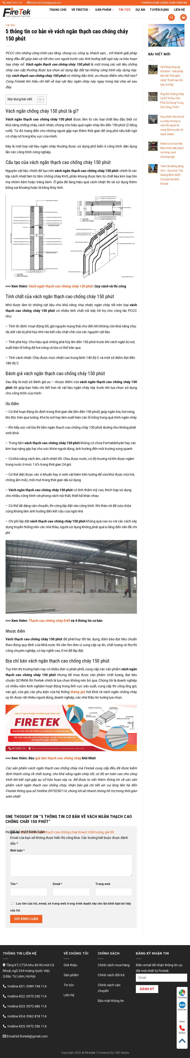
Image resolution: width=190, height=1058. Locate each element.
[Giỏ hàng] (183, 17)
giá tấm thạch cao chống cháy (58, 758)
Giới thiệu (70, 965)
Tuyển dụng (159, 9)
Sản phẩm (71, 975)
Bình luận (17, 850)
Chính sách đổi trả (111, 975)
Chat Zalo (182, 1010)
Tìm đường (182, 998)
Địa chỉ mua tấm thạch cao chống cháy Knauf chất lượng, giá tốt (67, 832)
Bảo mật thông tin (111, 1001)
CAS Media (121, 1052)
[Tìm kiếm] (171, 17)
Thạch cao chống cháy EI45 (49, 621)
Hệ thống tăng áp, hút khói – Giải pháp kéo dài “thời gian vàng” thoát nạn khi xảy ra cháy (171, 76)
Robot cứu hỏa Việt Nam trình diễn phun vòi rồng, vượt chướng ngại (172, 150)
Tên (14, 884)
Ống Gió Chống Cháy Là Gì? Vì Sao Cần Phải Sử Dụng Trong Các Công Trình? (172, 101)
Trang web (102, 884)
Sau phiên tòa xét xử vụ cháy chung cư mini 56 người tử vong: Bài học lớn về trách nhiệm (172, 125)
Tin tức (125, 9)
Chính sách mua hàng (114, 965)
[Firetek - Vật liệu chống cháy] (21, 12)
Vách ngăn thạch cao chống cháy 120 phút (61, 286)
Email (57, 884)
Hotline (182, 1033)
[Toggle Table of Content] (39, 99)
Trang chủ (58, 9)
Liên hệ (179, 9)
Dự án (140, 9)
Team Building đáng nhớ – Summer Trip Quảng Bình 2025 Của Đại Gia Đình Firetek (172, 175)
